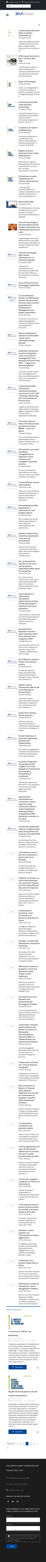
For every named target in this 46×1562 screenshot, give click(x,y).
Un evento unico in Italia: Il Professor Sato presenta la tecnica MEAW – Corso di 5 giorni (29, 426)
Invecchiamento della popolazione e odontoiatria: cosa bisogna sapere (28, 509)
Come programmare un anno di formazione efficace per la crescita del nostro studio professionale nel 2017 (29, 1151)
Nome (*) (9, 1516)
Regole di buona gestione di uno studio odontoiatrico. (29, 153)
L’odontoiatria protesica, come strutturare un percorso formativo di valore (28, 915)
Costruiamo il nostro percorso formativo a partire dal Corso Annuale (28, 856)
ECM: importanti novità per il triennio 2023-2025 (29, 58)
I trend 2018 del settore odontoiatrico (29, 483)
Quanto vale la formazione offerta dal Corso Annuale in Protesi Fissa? (29, 688)
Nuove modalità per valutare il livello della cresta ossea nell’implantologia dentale (29, 338)
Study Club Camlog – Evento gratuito (28, 714)
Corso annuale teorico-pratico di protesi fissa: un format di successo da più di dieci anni (29, 1208)
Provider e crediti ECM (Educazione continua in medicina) (29, 943)
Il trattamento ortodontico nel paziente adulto (26, 1125)
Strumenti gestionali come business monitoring (28, 104)
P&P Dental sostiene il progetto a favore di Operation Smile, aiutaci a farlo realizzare (28, 971)
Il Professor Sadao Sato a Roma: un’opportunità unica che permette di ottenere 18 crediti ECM (29, 830)
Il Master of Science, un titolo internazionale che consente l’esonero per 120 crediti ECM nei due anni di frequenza (29, 883)
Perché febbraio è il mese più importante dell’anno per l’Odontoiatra (28, 739)
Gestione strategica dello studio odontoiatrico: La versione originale (28, 256)
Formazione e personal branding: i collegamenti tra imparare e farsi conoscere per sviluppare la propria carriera (29, 456)
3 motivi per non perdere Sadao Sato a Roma (28, 1263)
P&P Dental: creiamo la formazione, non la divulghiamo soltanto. (29, 1286)
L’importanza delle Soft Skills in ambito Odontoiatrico (29, 33)
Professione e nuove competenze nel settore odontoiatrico (28, 178)
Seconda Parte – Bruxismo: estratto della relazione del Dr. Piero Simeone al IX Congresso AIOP (28, 634)
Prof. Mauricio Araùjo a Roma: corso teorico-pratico (29, 662)
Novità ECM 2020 (26, 202)
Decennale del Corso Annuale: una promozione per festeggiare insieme (28, 1000)
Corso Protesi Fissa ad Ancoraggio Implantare (29, 284)
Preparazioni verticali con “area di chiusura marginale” (28, 1064)
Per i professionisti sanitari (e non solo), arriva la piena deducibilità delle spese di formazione (29, 566)
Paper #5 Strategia (27, 81)
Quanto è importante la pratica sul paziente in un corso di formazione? (29, 537)
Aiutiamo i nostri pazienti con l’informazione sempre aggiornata (29, 1234)
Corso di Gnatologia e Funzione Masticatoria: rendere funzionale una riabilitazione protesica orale (29, 227)
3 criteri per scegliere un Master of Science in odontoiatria (29, 1181)
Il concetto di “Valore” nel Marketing (28, 128)
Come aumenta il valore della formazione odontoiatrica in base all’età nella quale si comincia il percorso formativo (28, 601)
